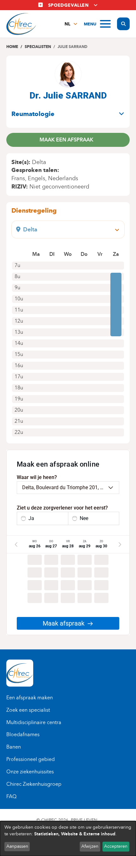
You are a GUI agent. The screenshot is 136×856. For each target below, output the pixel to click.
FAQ (11, 796)
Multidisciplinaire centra (33, 722)
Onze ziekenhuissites (30, 772)
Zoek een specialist (28, 710)
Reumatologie (32, 114)
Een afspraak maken (29, 698)
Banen (13, 747)
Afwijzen (89, 846)
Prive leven (84, 820)
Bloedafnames (23, 734)
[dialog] (68, 838)
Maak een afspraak (66, 139)
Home (12, 46)
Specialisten (38, 46)
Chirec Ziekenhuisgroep (33, 784)
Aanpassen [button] (17, 846)
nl (67, 24)
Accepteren (115, 846)
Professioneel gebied (30, 759)
